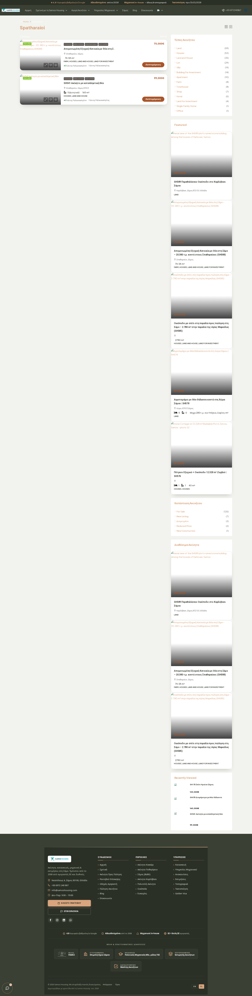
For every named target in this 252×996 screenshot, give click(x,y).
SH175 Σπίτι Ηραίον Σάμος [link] (202, 784)
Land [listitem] (178, 48)
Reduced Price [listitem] (184, 525)
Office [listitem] (179, 110)
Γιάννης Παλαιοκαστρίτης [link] (99, 66)
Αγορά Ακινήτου (79, 10)
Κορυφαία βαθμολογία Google (68, 2)
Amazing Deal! (91, 44)
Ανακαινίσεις (181, 874)
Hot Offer (103, 44)
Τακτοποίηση (181, 888)
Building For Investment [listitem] (188, 72)
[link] (40, 55)
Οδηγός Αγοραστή (108, 884)
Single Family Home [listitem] (186, 106)
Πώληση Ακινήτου (109, 888)
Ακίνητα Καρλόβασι (147, 879)
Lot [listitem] (178, 62)
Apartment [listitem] (182, 77)
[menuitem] (231, 10)
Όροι (117, 984)
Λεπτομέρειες (153, 64)
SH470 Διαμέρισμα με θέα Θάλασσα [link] (206, 797)
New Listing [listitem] (182, 516)
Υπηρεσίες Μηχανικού (104, 10)
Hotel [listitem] (179, 96)
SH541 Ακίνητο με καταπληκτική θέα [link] (84, 83)
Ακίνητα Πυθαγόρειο (148, 869)
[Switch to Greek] (160, 10)
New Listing (79, 44)
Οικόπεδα (142, 888)
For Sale (68, 44)
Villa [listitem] (178, 67)
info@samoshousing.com (64, 890)
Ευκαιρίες (142, 893)
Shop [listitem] (179, 91)
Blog (135, 10)
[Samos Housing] (11, 10)
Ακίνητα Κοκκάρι (146, 864)
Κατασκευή (180, 864)
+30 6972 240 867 (60, 885)
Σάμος (125, 10)
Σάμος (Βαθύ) (144, 874)
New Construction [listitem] (185, 530)
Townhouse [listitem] (182, 86)
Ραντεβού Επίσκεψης (110, 879)
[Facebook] (50, 920)
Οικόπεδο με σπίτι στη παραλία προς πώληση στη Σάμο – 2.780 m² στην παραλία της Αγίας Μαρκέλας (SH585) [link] (201, 327)
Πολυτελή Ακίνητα (147, 884)
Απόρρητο (107, 984)
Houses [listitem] (180, 53)
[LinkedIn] (63, 920)
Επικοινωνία (147, 10)
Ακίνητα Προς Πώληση (111, 874)
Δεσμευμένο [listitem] (182, 521)
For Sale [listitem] (180, 511)
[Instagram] (57, 920)
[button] (226, 26)
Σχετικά (103, 869)
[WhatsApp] (70, 920)
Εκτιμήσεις (180, 879)
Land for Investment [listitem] (186, 101)
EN (194, 986)
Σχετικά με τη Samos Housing (50, 10)
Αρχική (28, 10)
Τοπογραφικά (181, 884)
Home (26, 21)
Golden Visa (181, 893)
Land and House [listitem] (184, 57)
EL (201, 986)
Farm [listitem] (179, 81)
